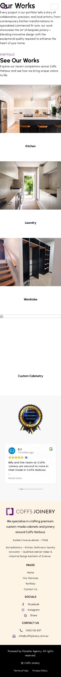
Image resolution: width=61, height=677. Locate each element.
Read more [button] (15, 478)
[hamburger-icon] (54, 7)
